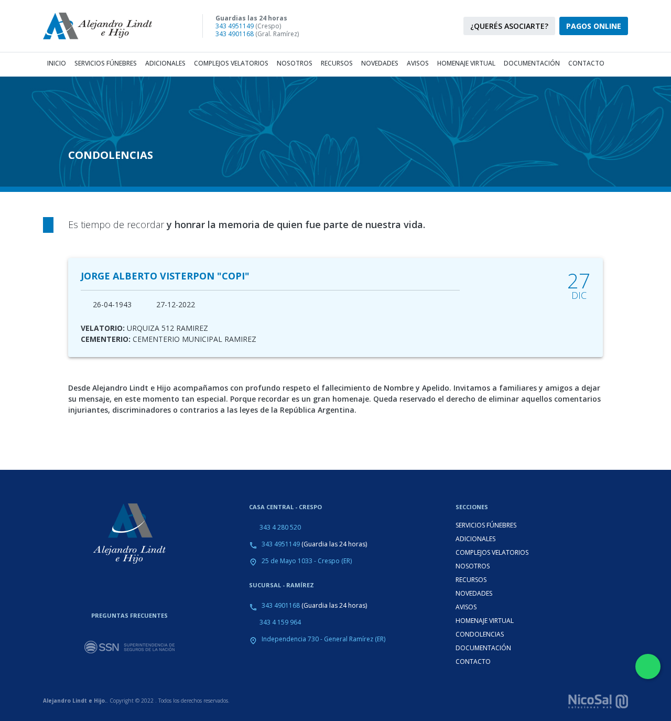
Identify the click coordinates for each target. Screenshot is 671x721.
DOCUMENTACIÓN (483, 647)
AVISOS (466, 606)
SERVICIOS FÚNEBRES (486, 525)
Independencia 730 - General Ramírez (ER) (323, 638)
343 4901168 (234, 33)
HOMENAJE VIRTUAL (485, 620)
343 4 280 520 (280, 527)
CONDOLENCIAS (480, 634)
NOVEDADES (474, 593)
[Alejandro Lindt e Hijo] (106, 26)
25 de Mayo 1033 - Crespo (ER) (307, 560)
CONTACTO (473, 661)
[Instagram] (374, 26)
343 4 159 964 (280, 622)
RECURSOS (471, 579)
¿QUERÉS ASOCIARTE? (509, 26)
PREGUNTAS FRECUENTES (129, 615)
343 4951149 (234, 25)
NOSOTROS (473, 566)
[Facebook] (393, 26)
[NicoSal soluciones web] (598, 700)
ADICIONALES (475, 538)
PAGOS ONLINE (593, 26)
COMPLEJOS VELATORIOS (492, 552)
